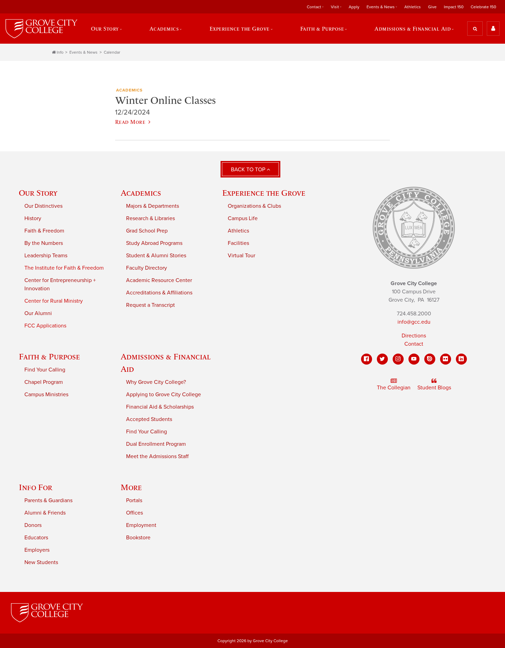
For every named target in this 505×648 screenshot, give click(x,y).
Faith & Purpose (49, 356)
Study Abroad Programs (154, 243)
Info (60, 52)
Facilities (238, 243)
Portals (134, 500)
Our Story (38, 192)
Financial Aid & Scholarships (160, 406)
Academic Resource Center (159, 280)
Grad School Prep (147, 230)
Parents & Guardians (48, 500)
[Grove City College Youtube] (413, 359)
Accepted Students (149, 419)
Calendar (112, 52)
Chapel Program (43, 382)
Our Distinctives (43, 206)
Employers (36, 550)
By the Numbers (43, 243)
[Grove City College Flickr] (445, 359)
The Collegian (394, 387)
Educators (36, 537)
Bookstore (138, 537)
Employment (141, 525)
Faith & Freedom (44, 230)
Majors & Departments (152, 206)
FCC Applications (45, 325)
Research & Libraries (150, 218)
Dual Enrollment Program (156, 444)
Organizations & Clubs (254, 206)
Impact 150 (453, 6)
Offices (134, 512)
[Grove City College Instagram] (398, 359)
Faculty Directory (146, 267)
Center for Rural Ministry (53, 301)
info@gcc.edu (413, 321)
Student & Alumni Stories (156, 255)
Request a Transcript (150, 305)
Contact (413, 344)
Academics (141, 192)
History (32, 218)
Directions (414, 335)
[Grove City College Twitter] (382, 359)
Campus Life (243, 218)
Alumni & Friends (45, 512)
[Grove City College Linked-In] (461, 359)
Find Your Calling (44, 369)
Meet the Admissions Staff (157, 456)
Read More (130, 122)
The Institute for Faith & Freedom (64, 267)
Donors (33, 525)
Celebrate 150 (483, 6)
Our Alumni (38, 313)
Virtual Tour (241, 255)
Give (432, 6)
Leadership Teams (45, 255)
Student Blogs (434, 387)
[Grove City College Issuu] (429, 359)
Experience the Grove (263, 192)
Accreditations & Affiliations (159, 292)
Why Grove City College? (156, 382)
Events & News (83, 52)
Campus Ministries (46, 394)
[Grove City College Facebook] (366, 359)
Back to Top (249, 169)
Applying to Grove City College (163, 394)
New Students (41, 562)
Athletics (412, 6)
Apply (354, 6)
